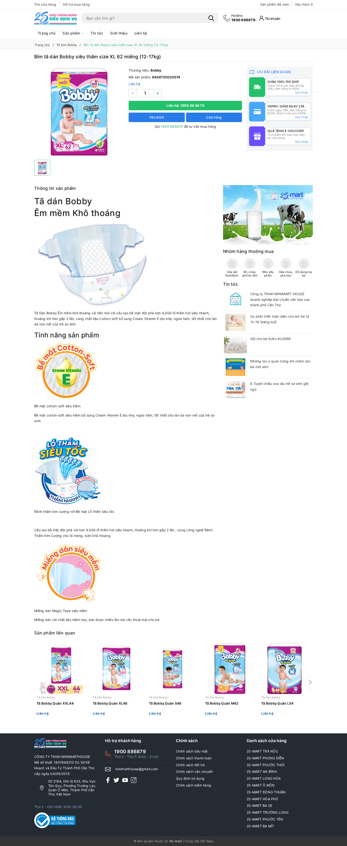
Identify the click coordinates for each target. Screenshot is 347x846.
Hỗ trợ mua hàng (76, 4)
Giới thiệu (118, 33)
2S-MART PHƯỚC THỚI (266, 765)
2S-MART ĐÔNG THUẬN (266, 792)
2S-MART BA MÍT (260, 826)
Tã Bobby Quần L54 (277, 703)
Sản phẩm (72, 33)
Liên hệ (141, 33)
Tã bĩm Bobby (46, 697)
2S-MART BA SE (259, 805)
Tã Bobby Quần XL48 (110, 703)
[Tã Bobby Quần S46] (173, 668)
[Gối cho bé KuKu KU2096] (235, 344)
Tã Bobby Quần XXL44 (55, 703)
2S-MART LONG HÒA (264, 778)
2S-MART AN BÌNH (262, 771)
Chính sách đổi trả (190, 765)
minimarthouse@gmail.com (136, 769)
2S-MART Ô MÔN (261, 785)
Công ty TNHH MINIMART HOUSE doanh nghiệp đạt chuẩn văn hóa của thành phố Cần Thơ (280, 299)
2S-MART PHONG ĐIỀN (265, 758)
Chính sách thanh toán (194, 758)
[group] (79, 111)
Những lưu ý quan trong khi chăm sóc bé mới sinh (280, 364)
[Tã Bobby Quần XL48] (117, 668)
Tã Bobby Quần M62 (221, 703)
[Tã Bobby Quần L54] (286, 668)
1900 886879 (243, 17)
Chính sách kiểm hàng (193, 785)
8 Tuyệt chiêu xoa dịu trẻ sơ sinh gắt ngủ (279, 386)
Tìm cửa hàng (45, 4)
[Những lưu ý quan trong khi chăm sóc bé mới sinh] (235, 367)
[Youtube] (125, 780)
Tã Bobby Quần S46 (165, 703)
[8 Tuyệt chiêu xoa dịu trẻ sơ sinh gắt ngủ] (235, 389)
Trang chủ (46, 33)
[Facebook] (108, 780)
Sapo (210, 841)
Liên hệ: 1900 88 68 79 (185, 105)
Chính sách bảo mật (192, 751)
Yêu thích (304, 4)
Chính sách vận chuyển (194, 771)
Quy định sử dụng (190, 778)
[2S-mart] (268, 215)
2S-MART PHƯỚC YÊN (265, 819)
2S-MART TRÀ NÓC (262, 751)
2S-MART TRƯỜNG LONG (267, 812)
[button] (309, 682)
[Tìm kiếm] (211, 18)
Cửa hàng (214, 117)
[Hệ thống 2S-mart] (55, 18)
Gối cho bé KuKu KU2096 (270, 339)
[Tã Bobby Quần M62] (230, 668)
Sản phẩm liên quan (54, 632)
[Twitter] (116, 780)
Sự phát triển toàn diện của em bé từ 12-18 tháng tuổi (279, 319)
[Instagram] (133, 780)
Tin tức (97, 33)
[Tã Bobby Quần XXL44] (61, 668)
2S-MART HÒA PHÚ (262, 799)
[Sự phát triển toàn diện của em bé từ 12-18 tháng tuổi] (235, 322)
